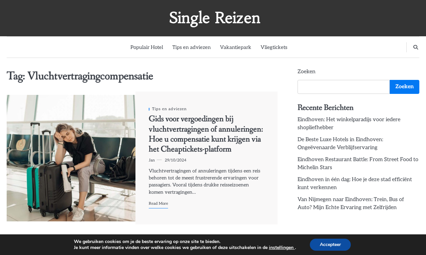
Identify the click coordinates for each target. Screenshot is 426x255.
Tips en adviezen (191, 47)
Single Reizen (214, 17)
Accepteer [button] (330, 244)
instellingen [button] (282, 247)
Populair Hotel (146, 47)
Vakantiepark (235, 47)
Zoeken (307, 72)
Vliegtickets (274, 47)
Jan (152, 160)
